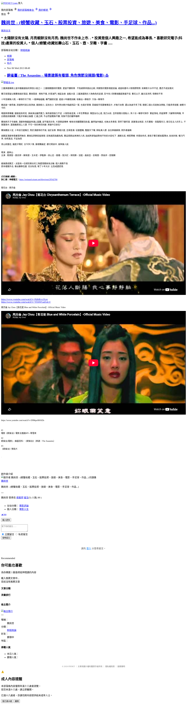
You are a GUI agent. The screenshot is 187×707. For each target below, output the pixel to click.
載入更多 (6, 520)
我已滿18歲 (7, 701)
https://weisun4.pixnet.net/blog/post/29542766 (38, 179)
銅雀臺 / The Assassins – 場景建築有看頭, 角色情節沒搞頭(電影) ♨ (58, 75)
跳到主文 (6, 30)
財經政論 (25, 50)
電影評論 (24, 506)
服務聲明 (121, 666)
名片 (9, 63)
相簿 (9, 56)
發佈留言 (6, 538)
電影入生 (24, 509)
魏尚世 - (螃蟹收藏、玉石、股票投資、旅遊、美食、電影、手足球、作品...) (79, 22)
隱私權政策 (110, 666)
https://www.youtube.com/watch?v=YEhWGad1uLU (26, 302)
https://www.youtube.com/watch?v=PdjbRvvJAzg (24, 299)
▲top (3, 514)
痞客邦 (19, 497)
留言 (26, 497)
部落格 (10, 59)
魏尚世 (4, 481)
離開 (17, 701)
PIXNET (71, 666)
